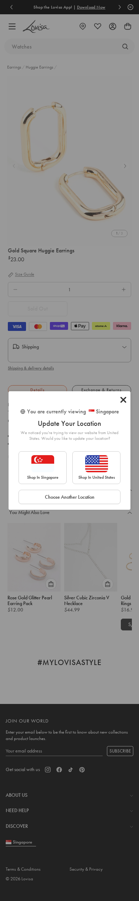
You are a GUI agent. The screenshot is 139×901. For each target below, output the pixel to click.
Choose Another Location (69, 497)
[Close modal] (123, 399)
